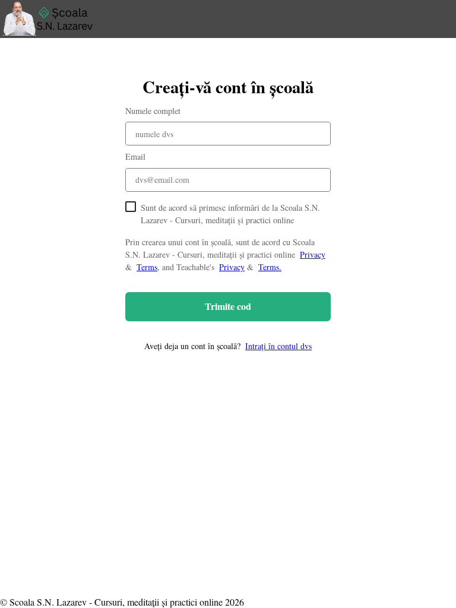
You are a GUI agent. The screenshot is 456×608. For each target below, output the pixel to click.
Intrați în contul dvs (278, 346)
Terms (147, 267)
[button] (228, 346)
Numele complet (152, 110)
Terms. (269, 267)
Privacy (312, 254)
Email (135, 156)
